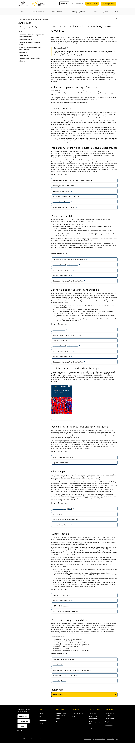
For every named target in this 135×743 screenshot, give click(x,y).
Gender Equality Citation (77, 12)
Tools (73, 716)
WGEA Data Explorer (77, 713)
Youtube (24, 731)
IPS (117, 739)
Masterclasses (92, 713)
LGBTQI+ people (23, 55)
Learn (21, 12)
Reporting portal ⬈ (108, 4)
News (71, 4)
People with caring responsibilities (29, 58)
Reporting (58, 718)
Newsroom (42, 723)
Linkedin (21, 731)
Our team (42, 713)
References (22, 61)
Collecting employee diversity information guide (73, 102)
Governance (59, 722)
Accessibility (110, 739)
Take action (109, 710)
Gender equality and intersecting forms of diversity (33, 19)
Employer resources (38, 12)
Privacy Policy (87, 739)
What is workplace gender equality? (94, 717)
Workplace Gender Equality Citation (61, 714)
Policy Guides (108, 725)
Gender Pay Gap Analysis (109, 714)
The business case (24, 32)
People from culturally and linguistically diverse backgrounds (31, 35)
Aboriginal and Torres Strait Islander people (30, 43)
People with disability (25, 39)
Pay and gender (94, 710)
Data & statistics (57, 12)
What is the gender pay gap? (95, 722)
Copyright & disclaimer (99, 739)
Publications (79, 4)
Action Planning (109, 718)
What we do (43, 716)
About (95, 12)
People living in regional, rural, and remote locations (30, 48)
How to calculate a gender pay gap (94, 727)
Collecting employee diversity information (28, 28)
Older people (23, 52)
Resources (75, 710)
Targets (107, 722)
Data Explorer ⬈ (92, 4)
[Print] (117, 19)
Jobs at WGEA (43, 720)
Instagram (18, 731)
